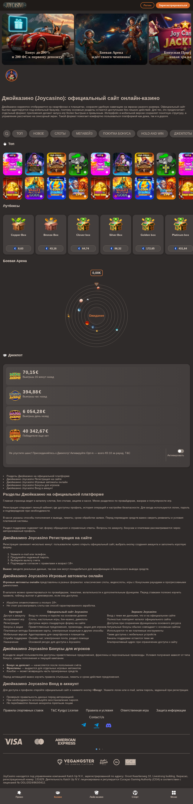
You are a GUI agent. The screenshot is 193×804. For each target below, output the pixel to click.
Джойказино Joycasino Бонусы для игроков (33, 485)
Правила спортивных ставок (23, 710)
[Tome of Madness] (34, 164)
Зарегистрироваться (173, 5)
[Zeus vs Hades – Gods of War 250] (78, 188)
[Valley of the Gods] (34, 188)
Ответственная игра (135, 710)
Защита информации (171, 710)
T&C (127, 453)
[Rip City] (78, 164)
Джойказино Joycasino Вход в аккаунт (30, 488)
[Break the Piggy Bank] (12, 188)
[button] (96, 133)
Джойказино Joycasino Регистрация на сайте (34, 479)
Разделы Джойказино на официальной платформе (38, 475)
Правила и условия (99, 710)
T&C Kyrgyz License (64, 710)
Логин (147, 5)
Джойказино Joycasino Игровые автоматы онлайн (37, 482)
